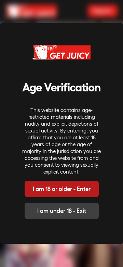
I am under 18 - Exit (61, 210)
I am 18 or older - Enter (62, 189)
